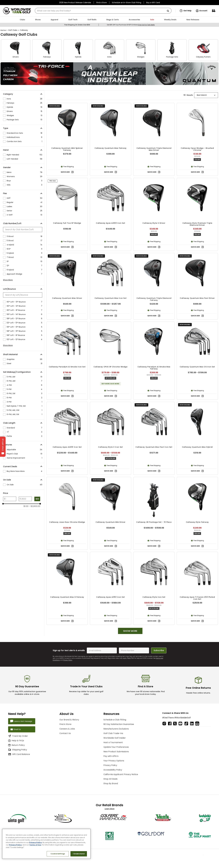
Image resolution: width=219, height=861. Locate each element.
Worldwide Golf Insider (114, 736)
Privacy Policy (67, 659)
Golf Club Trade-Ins (113, 732)
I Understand (79, 854)
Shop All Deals (110, 777)
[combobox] (103, 11)
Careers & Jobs (67, 727)
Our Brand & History (69, 718)
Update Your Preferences (116, 745)
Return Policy (18, 743)
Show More (8, 280)
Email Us (17, 728)
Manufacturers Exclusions (116, 727)
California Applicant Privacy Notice (120, 773)
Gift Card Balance (21, 752)
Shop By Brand (110, 782)
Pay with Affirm (110, 754)
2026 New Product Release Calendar (75, 2)
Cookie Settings (58, 854)
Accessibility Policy (112, 768)
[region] (46, 844)
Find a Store (101, 2)
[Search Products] (169, 11)
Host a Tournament (113, 741)
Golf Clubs (12, 30)
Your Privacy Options (113, 759)
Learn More (109, 807)
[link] (109, 73)
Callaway (24, 30)
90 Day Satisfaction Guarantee (118, 722)
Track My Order (20, 734)
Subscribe (159, 649)
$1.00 (26, 506)
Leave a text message (23, 720)
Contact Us (65, 732)
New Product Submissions (116, 750)
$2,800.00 (34, 506)
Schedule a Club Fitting (114, 718)
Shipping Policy (19, 748)
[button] (185, 10)
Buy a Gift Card (153, 2)
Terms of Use (35, 845)
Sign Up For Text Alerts (146, 25)
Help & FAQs (18, 739)
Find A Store (65, 722)
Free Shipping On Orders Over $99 (77, 25)
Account (203, 10)
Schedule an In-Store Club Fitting (126, 2)
